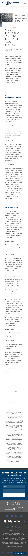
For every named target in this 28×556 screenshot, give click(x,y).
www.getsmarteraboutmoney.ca (13, 97)
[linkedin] (7, 516)
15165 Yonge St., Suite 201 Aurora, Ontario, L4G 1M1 (14, 527)
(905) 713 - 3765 (15, 530)
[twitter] (16, 516)
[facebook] (11, 516)
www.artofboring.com (12, 207)
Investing (15, 49)
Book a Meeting (20, 553)
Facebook (14, 391)
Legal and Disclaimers (10, 547)
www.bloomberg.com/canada (14, 276)
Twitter (14, 396)
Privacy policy (19, 547)
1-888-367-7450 (16, 528)
